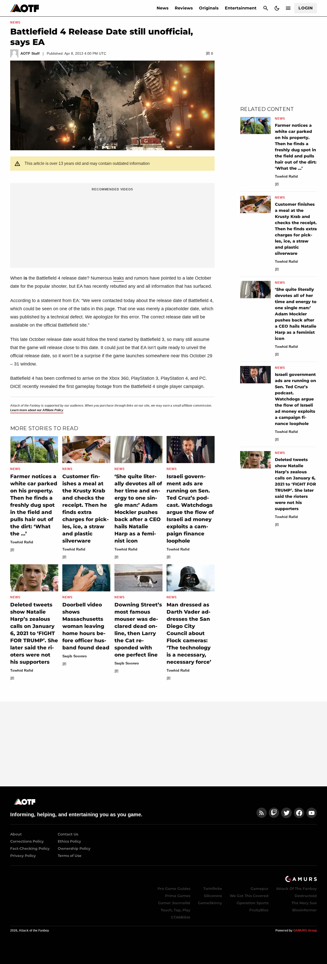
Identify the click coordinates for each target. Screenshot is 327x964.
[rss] (261, 813)
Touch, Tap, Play (175, 910)
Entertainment (240, 8)
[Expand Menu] (288, 8)
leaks (118, 278)
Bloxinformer (304, 910)
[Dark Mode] (277, 8)
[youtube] (311, 813)
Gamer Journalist (174, 903)
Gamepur (259, 888)
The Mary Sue (304, 903)
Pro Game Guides (174, 888)
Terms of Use (69, 855)
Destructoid (306, 895)
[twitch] (274, 813)
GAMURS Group (305, 930)
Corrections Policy (27, 841)
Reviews (184, 8)
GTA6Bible (180, 917)
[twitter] (286, 813)
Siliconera (213, 895)
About (16, 834)
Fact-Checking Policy (30, 848)
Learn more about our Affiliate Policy (36, 410)
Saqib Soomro (74, 656)
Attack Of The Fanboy (296, 888)
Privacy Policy (23, 855)
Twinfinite (212, 888)
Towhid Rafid (21, 542)
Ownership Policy (74, 848)
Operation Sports (252, 903)
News (163, 8)
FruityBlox (258, 910)
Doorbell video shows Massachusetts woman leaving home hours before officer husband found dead (85, 626)
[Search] (266, 8)
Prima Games (177, 895)
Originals (209, 8)
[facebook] (299, 813)
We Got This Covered (249, 895)
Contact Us (68, 834)
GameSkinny (210, 903)
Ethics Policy (69, 841)
